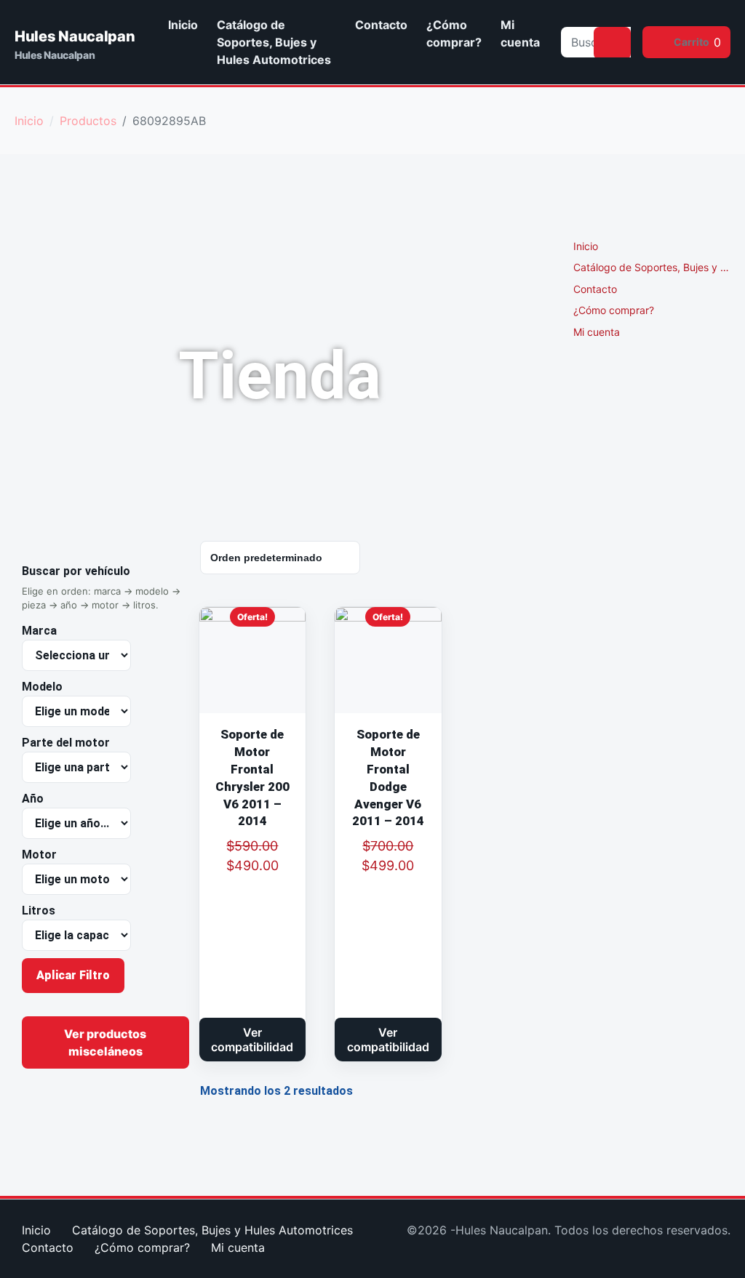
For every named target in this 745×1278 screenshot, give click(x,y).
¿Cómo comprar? (454, 33)
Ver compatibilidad (252, 1039)
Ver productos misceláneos (105, 1042)
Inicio (183, 24)
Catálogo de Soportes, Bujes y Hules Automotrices (274, 42)
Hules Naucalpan (75, 36)
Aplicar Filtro (73, 975)
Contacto (381, 24)
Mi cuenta (520, 33)
